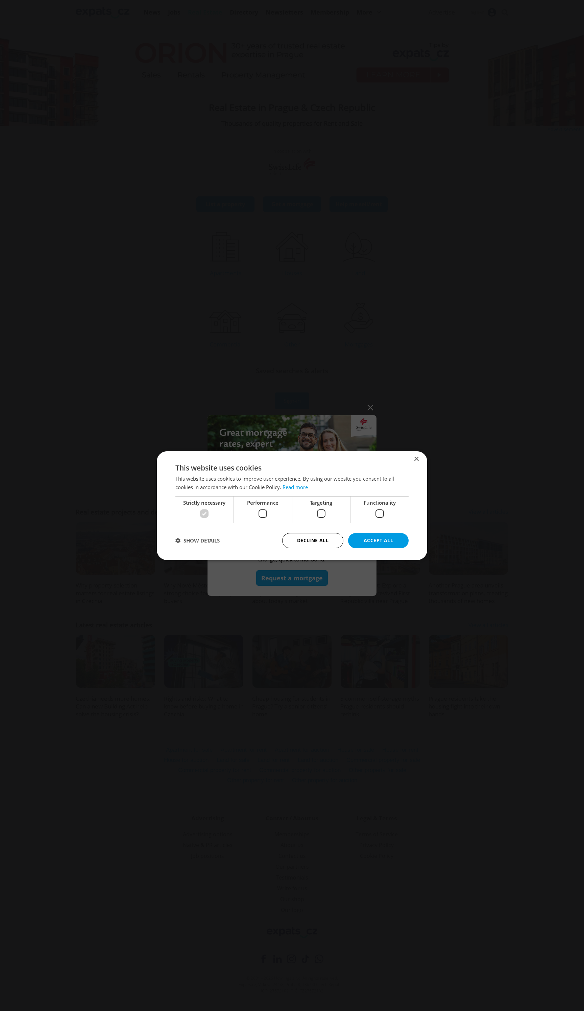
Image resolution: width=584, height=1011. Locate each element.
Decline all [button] (312, 540)
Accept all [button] (378, 540)
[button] (197, 540)
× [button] (416, 458)
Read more (295, 487)
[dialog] (292, 505)
